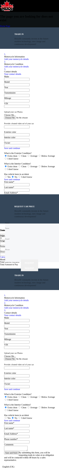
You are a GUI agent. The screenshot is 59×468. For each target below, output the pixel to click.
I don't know (13, 159)
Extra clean (12, 156)
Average (34, 156)
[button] (29, 467)
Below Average (48, 156)
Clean (24, 156)
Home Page (5, 26)
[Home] (7, 10)
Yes (9, 177)
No (16, 177)
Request (29, 263)
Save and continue (12, 148)
